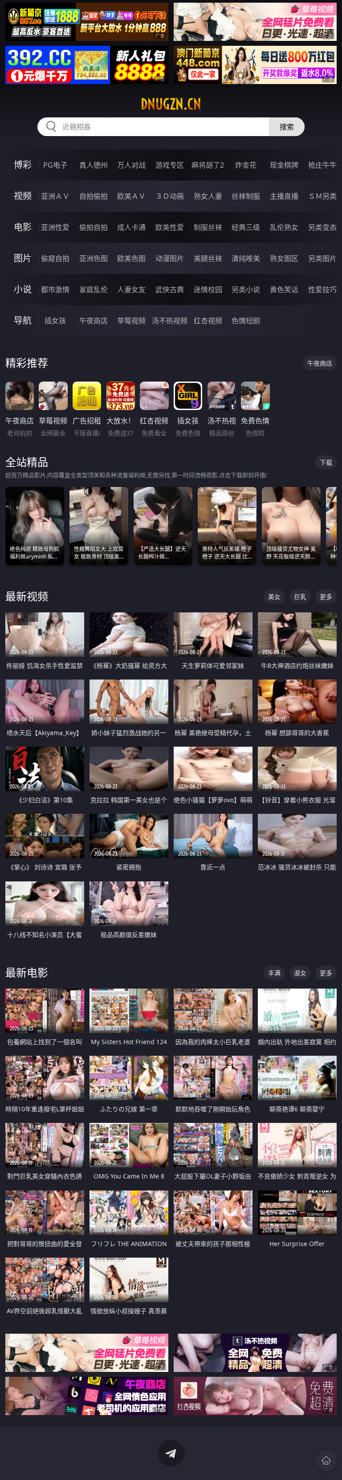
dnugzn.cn (171, 104)
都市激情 (55, 289)
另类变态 (322, 227)
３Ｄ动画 (169, 196)
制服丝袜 (208, 227)
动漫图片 (169, 258)
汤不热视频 (169, 321)
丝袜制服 (246, 196)
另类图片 (322, 258)
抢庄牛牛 (322, 165)
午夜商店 (93, 321)
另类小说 (246, 289)
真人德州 (93, 165)
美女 (274, 596)
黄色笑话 (284, 289)
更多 (326, 596)
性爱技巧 (322, 289)
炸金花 (245, 165)
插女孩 (55, 321)
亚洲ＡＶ (55, 196)
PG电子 (55, 165)
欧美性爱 (169, 227)
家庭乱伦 (93, 289)
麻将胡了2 (207, 165)
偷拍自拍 (93, 227)
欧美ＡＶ (131, 196)
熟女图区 (284, 258)
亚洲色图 (93, 258)
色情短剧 (246, 321)
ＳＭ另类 (322, 196)
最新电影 (26, 972)
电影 (23, 227)
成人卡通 (131, 227)
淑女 (300, 973)
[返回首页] (326, 1460)
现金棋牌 (284, 165)
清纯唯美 (246, 258)
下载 (326, 462)
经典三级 (246, 227)
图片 (23, 258)
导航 (23, 320)
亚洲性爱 (55, 227)
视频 (23, 196)
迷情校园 (208, 289)
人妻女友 (131, 289)
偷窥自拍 (55, 258)
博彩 (23, 165)
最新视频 (26, 596)
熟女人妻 (208, 196)
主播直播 (284, 196)
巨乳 (300, 596)
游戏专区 (169, 165)
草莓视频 (131, 321)
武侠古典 (169, 289)
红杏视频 (208, 321)
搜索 (287, 127)
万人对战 (131, 165)
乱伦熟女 (284, 227)
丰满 (274, 973)
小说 (23, 289)
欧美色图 (131, 258)
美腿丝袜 (208, 258)
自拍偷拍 (93, 196)
